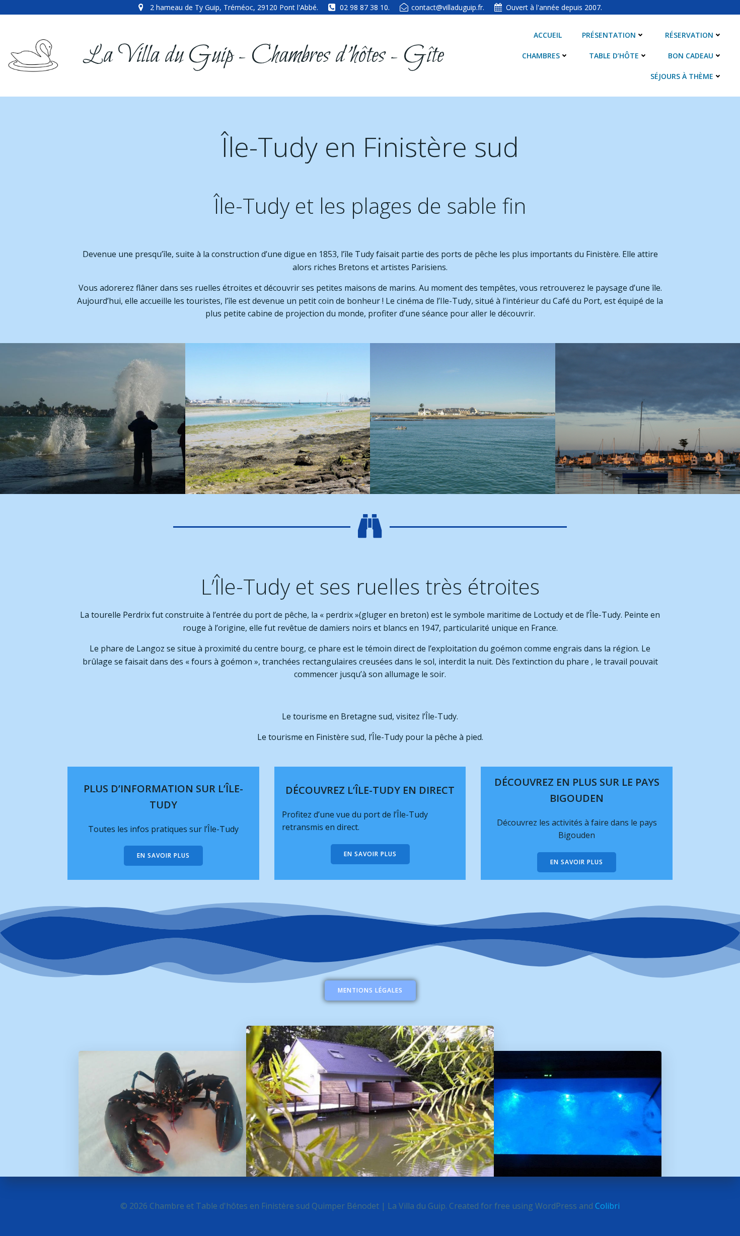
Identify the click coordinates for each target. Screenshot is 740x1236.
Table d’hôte (614, 55)
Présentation (609, 35)
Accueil (548, 35)
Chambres (541, 55)
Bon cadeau (690, 55)
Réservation (689, 35)
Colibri (607, 1205)
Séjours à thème (681, 76)
